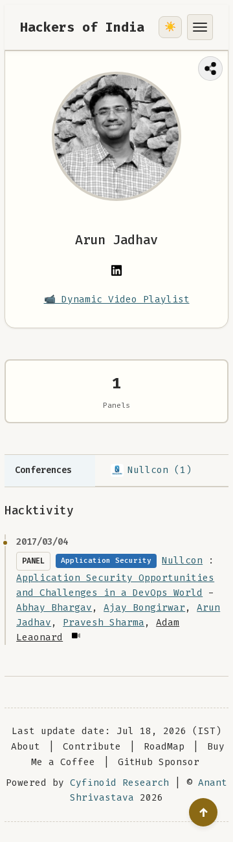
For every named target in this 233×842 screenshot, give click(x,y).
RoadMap (164, 747)
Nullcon (182, 560)
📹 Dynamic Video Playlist (117, 299)
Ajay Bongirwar (144, 608)
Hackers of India (82, 27)
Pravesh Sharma (103, 622)
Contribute (92, 747)
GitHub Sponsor (158, 762)
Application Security (106, 560)
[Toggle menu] (200, 27)
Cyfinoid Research (119, 783)
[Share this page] (210, 68)
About (25, 747)
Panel (33, 561)
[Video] (75, 635)
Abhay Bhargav (54, 608)
